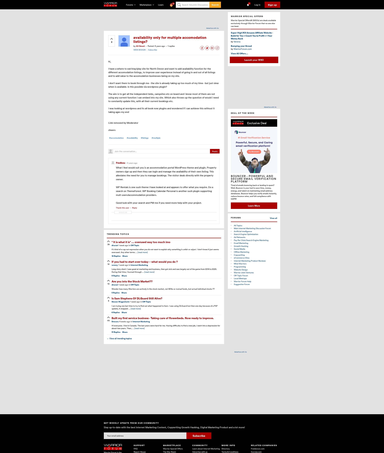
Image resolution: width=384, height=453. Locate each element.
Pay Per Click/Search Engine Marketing (251, 240)
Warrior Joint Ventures (244, 272)
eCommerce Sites (241, 257)
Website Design (241, 269)
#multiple (156, 138)
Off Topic (135, 245)
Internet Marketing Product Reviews (250, 260)
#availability (132, 138)
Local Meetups (240, 278)
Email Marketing (241, 243)
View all (273, 218)
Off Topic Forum (241, 275)
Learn (161, 4)
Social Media (239, 249)
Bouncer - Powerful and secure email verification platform (253, 179)
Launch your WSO (254, 59)
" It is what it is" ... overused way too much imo (141, 242)
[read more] (143, 252)
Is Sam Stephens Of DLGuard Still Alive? (137, 298)
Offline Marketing (241, 252)
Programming (240, 266)
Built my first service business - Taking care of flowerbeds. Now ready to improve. (163, 318)
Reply (215, 151)
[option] (254, 164)
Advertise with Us (212, 28)
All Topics (238, 225)
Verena (237, 41)
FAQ (135, 448)
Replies (116, 256)
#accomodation (116, 138)
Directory (226, 448)
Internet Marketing (139, 265)
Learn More (254, 205)
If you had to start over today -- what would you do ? (145, 261)
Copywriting (239, 255)
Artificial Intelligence (243, 231)
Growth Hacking (241, 246)
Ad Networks (239, 237)
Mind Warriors (240, 263)
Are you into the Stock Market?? (132, 281)
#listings (144, 138)
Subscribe (152, 49)
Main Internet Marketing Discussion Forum (252, 228)
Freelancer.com (257, 448)
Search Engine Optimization (246, 234)
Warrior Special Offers (173, 448)
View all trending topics (119, 338)
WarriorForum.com (243, 48)
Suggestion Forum (242, 284)
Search (215, 4)
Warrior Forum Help (242, 281)
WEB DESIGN (140, 49)
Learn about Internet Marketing (206, 448)
